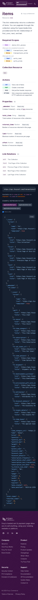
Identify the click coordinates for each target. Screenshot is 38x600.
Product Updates (26, 550)
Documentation (26, 574)
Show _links (7, 212)
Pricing (23, 547)
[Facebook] (3, 533)
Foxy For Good (7, 550)
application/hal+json (10, 205)
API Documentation (27, 577)
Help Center (25, 571)
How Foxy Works (7, 547)
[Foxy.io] (8, 3)
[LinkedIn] (12, 533)
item (11, 18)
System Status (25, 580)
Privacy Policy (20, 594)
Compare (24, 559)
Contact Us (24, 583)
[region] (19, 361)
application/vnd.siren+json (12, 208)
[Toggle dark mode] (35, 3)
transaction (21, 196)
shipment (5, 196)
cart (21, 194)
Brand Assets (6, 553)
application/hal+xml (25, 205)
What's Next (25, 556)
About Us (5, 544)
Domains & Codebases (9, 577)
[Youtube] (17, 533)
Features (23, 544)
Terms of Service (7, 594)
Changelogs (25, 553)
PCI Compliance (7, 574)
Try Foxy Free (25, 562)
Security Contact (7, 571)
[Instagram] (8, 533)
